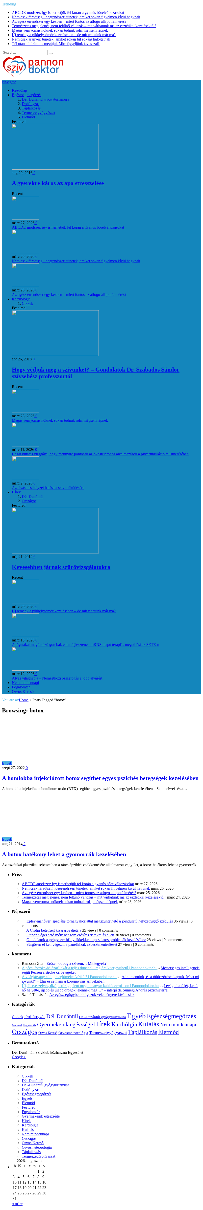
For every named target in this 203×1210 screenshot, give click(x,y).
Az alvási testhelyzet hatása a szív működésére (48, 487)
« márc (17, 1204)
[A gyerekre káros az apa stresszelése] (55, 168)
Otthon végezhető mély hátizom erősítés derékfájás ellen (70, 935)
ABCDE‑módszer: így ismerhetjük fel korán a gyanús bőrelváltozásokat (68, 12)
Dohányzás (30, 104)
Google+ (19, 1057)
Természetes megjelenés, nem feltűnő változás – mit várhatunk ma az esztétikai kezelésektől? (84, 26)
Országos (29, 501)
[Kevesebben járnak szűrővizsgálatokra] (55, 552)
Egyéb (7, 763)
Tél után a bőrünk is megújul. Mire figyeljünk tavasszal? (56, 44)
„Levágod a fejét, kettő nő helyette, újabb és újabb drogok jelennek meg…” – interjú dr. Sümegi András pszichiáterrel (110, 988)
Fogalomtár (21, 687)
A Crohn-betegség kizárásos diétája (53, 930)
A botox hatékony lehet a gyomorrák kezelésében (64, 854)
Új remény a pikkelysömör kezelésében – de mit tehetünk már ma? (64, 35)
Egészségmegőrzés (26, 95)
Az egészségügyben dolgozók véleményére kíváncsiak (91, 994)
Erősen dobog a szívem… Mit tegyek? (76, 963)
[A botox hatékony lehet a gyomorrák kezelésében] (56, 839)
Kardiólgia (124, 1024)
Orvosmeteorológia (73, 1033)
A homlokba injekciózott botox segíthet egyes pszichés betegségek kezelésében (100, 778)
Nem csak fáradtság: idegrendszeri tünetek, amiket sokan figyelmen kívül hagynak (76, 17)
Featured (17, 1025)
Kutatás (148, 1024)
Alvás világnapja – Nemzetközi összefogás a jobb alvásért (57, 678)
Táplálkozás (31, 108)
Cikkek (27, 303)
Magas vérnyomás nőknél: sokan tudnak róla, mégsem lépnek (60, 30)
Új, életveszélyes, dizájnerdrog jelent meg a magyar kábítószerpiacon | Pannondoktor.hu (90, 986)
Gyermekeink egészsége (65, 1024)
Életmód (28, 117)
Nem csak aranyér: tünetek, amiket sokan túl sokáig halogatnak (61, 39)
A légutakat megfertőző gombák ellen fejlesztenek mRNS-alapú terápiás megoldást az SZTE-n (85, 644)
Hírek (16, 492)
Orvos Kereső (23, 691)
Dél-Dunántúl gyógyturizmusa (45, 99)
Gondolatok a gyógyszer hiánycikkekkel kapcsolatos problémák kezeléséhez (86, 940)
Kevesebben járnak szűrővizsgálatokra (61, 567)
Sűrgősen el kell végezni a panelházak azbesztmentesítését (71, 944)
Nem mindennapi (25, 683)
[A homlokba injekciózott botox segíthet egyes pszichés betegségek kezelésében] (56, 763)
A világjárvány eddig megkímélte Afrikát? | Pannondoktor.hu (69, 977)
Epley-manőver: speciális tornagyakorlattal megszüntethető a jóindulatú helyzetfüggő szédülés (99, 921)
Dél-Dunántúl (32, 496)
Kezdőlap (19, 90)
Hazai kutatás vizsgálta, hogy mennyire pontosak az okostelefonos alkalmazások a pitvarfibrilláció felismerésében (100, 454)
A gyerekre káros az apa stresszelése (58, 183)
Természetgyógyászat (38, 112)
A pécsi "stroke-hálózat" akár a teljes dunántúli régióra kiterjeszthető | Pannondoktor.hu (89, 968)
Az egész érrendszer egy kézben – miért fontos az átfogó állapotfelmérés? (69, 21)
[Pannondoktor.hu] (33, 77)
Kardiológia (21, 299)
